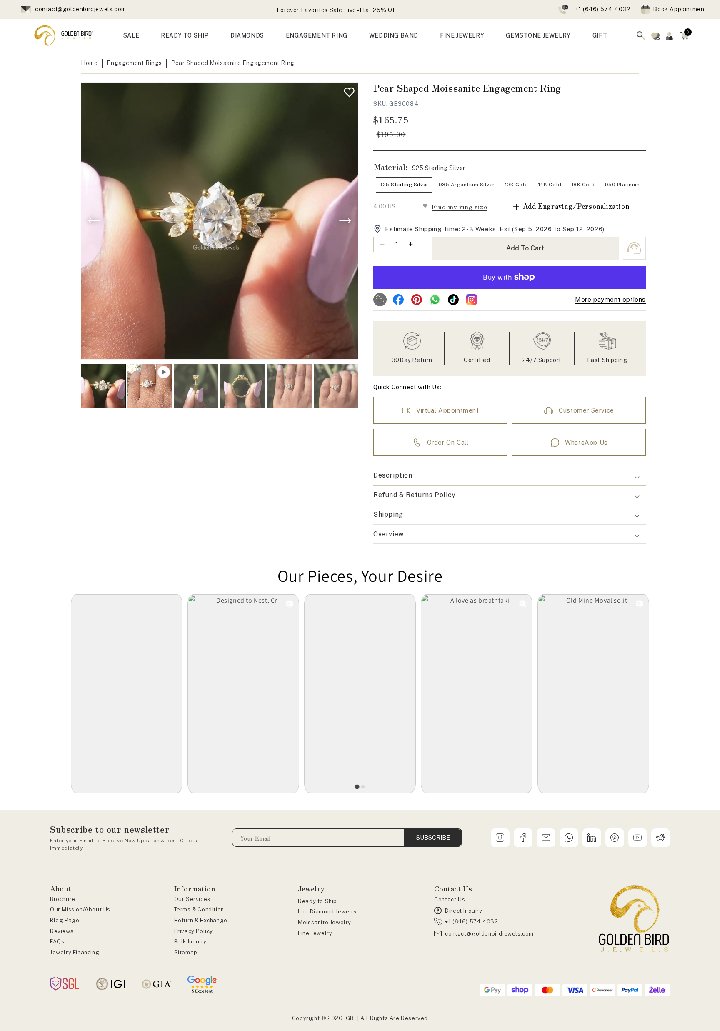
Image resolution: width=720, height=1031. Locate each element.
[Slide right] (345, 221)
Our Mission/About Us (80, 909)
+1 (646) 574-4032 (602, 9)
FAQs (57, 941)
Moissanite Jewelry (324, 922)
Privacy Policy (193, 931)
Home (89, 63)
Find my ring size (459, 206)
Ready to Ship (317, 901)
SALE (131, 35)
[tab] (357, 786)
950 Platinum (622, 185)
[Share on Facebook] (398, 299)
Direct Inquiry (463, 911)
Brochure (62, 899)
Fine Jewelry (315, 933)
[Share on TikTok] (453, 299)
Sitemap (186, 952)
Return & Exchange (201, 920)
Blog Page (64, 920)
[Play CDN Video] (150, 386)
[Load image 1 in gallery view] (103, 386)
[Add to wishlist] (347, 90)
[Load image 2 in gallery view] (196, 386)
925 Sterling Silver (404, 185)
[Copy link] (380, 299)
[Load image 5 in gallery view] (336, 386)
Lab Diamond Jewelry (327, 911)
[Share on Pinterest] (416, 299)
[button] (684, 35)
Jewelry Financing (74, 952)
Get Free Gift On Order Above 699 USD (338, 10)
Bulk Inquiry (190, 941)
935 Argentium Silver (467, 185)
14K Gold (550, 185)
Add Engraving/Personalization (570, 206)
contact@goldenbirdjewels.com (80, 9)
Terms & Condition (199, 909)
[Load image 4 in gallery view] (289, 386)
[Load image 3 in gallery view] (242, 386)
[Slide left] (94, 221)
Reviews (61, 931)
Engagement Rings (134, 63)
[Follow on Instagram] (471, 299)
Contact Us (449, 899)
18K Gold (583, 185)
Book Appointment (680, 9)
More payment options (610, 299)
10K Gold (516, 185)
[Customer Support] (634, 248)
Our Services (192, 899)
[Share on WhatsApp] (435, 299)
